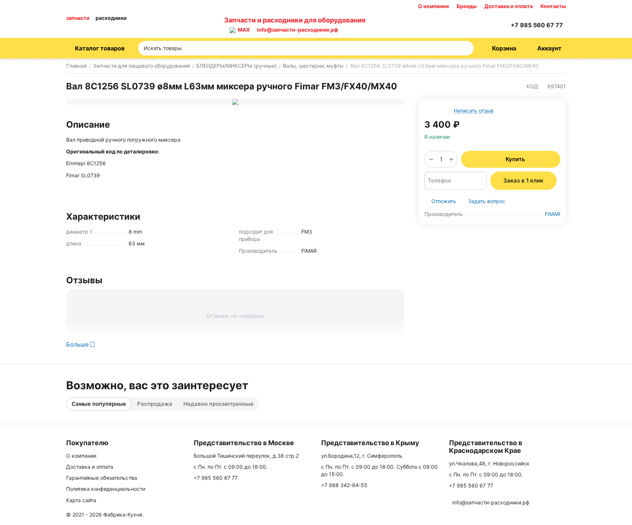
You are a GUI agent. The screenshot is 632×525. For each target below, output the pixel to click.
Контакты (553, 6)
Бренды (467, 6)
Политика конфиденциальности (105, 489)
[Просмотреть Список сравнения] (466, 25)
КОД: (533, 86)
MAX (243, 29)
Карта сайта (81, 500)
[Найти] (466, 48)
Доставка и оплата (508, 6)
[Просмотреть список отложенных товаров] (484, 25)
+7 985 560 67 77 (216, 478)
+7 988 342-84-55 (344, 485)
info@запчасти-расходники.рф (297, 29)
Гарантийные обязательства (101, 478)
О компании (433, 6)
